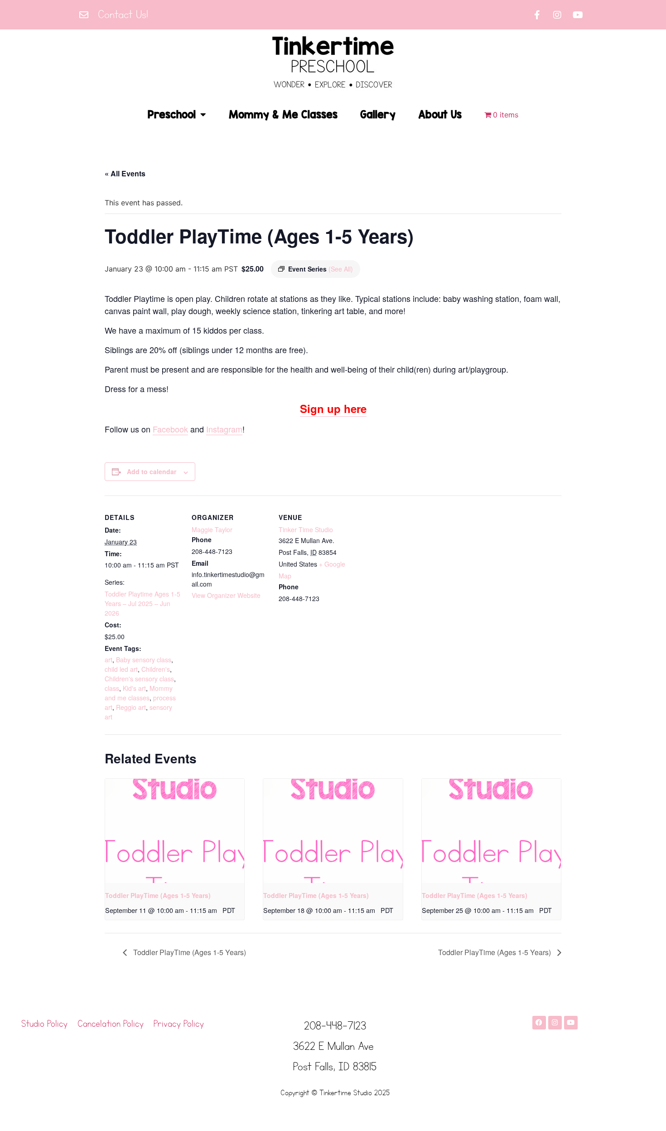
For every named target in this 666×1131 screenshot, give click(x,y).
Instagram (224, 429)
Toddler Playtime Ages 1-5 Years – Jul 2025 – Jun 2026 (142, 603)
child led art (121, 669)
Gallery (378, 114)
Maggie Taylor (212, 529)
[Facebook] (539, 1022)
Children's (155, 669)
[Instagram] (557, 15)
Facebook (170, 429)
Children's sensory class (139, 678)
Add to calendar (151, 471)
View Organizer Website (226, 595)
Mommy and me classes (139, 693)
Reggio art (131, 707)
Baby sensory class (143, 659)
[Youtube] (578, 15)
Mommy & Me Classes (283, 114)
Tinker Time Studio (306, 529)
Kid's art (134, 688)
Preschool (172, 114)
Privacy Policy (179, 1024)
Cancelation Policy (110, 1024)
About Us (440, 114)
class (112, 688)
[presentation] (174, 831)
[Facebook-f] (537, 15)
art (108, 659)
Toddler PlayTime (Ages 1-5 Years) (158, 895)
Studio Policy (44, 1024)
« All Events (125, 173)
